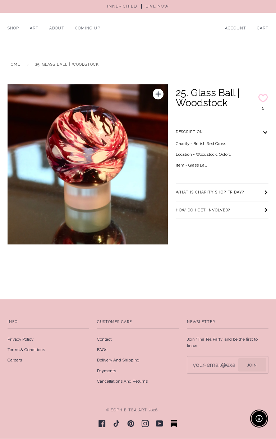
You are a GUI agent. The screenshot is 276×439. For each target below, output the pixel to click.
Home (14, 64)
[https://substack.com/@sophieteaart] (174, 423)
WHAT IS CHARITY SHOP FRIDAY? (210, 192)
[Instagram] (145, 423)
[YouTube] (159, 423)
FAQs (102, 349)
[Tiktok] (116, 423)
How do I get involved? (203, 210)
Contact (104, 339)
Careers (15, 360)
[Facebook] (102, 423)
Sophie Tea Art (129, 410)
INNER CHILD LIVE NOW (138, 6)
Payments (106, 370)
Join (252, 365)
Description (189, 132)
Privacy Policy (20, 339)
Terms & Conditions (26, 349)
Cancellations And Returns (122, 381)
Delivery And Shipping (118, 360)
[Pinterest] (130, 423)
